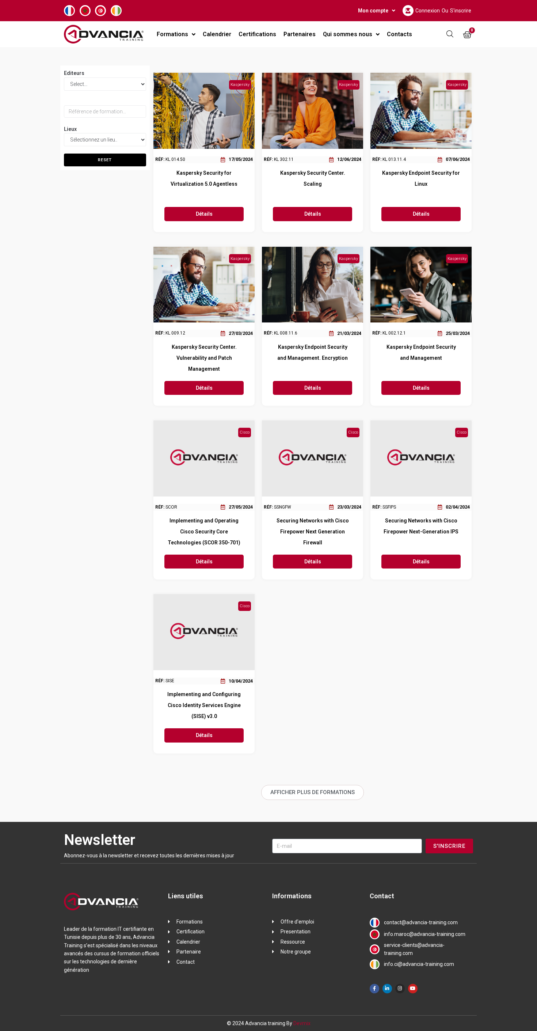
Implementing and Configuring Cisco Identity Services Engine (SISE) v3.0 (204, 705)
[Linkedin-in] (387, 988)
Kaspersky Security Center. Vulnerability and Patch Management (204, 358)
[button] (312, 792)
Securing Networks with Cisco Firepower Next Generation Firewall (313, 531)
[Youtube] (413, 988)
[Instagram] (400, 988)
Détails (204, 214)
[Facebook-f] (374, 988)
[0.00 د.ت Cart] (467, 35)
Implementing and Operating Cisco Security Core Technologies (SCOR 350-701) (204, 531)
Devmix (302, 1023)
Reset (105, 160)
